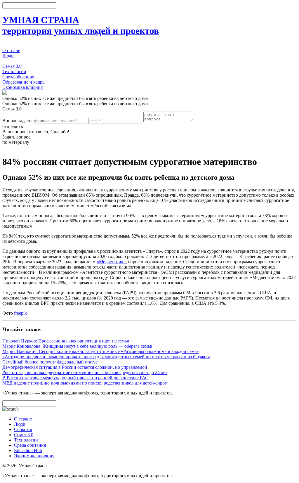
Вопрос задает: (17, 120)
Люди (8, 55)
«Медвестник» (111, 261)
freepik (20, 313)
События (11, 60)
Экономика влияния (22, 87)
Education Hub (28, 450)
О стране (11, 50)
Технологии (14, 71)
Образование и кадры (24, 81)
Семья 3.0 (12, 66)
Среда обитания (18, 76)
